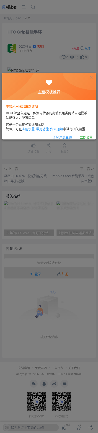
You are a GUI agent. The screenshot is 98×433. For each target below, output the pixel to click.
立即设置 (86, 137)
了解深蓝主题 (62, 137)
